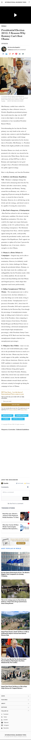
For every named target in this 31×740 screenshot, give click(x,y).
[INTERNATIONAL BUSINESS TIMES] (15, 2)
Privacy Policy (23, 409)
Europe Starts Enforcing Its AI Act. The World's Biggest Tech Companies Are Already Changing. (15, 574)
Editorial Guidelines (22, 429)
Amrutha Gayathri (14, 47)
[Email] (19, 53)
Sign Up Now (20, 543)
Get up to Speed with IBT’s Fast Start (19, 539)
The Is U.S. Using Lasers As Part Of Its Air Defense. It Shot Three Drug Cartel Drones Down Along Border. (14, 601)
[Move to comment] (23, 53)
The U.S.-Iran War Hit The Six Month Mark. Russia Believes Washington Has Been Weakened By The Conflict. (14, 660)
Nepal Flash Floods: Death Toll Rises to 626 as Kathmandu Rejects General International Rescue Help (15, 633)
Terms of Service (13, 409)
